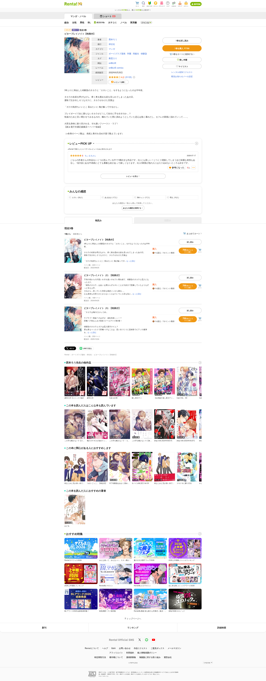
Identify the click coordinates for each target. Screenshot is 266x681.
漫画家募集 (131, 657)
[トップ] (70, 4)
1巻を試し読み (182, 40)
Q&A (113, 648)
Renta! (66, 354)
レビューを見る (132, 176)
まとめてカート (193, 233)
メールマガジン (174, 648)
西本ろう (113, 39)
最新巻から (77, 234)
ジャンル (145, 22)
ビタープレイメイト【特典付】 (99, 239)
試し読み (190, 242)
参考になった (178, 167)
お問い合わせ (125, 648)
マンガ (112, 48)
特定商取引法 (100, 657)
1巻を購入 (182, 48)
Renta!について (92, 648)
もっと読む (130, 261)
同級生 (136, 53)
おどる (66, 526)
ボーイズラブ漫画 (117, 53)
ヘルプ (105, 648)
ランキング (132, 627)
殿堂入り (113, 58)
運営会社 (168, 657)
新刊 (44, 627)
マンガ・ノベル (78, 16)
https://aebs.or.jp (103, 676)
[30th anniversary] (79, 3)
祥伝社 (112, 44)
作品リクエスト (140, 648)
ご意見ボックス (157, 648)
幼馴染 (144, 53)
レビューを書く (120, 82)
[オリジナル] (99, 22)
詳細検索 (221, 627)
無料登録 (197, 4)
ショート (109, 16)
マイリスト (183, 66)
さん (90, 155)
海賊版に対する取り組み (150, 657)
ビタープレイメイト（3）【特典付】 (102, 308)
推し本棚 (183, 59)
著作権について (116, 657)
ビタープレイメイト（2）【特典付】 (102, 275)
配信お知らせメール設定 (182, 76)
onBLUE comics (116, 67)
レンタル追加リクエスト (182, 72)
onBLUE (112, 62)
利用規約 (130, 652)
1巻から (67, 234)
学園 (129, 53)
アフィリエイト (116, 652)
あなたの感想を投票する (132, 208)
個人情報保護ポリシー (147, 652)
